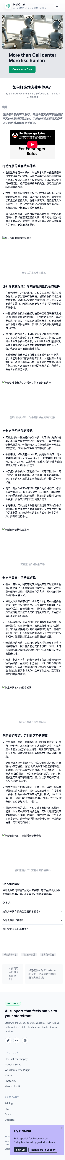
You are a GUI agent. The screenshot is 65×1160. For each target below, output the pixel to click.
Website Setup (13, 1064)
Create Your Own (22, 69)
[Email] (25, 1040)
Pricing (9, 1103)
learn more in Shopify (43, 1149)
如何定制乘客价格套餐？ (15, 928)
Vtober (9, 1075)
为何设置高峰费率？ (13, 920)
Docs (8, 1114)
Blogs (7, 1148)
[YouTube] (16, 1040)
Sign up (20, 1149)
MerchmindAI (12, 1086)
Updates (10, 1119)
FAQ (7, 1108)
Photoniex (10, 1080)
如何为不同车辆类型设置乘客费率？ (21, 911)
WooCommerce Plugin (17, 1069)
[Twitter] (8, 1040)
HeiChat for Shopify (16, 1059)
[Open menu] (57, 5)
